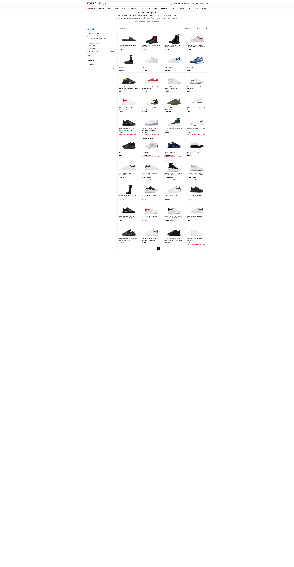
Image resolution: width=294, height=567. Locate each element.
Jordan (116, 8)
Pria (189, 8)
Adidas (124, 8)
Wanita (196, 8)
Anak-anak (205, 8)
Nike (109, 8)
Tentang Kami (185, 3)
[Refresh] (114, 29)
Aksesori (181, 8)
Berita (192, 3)
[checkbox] (87, 33)
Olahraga (101, 8)
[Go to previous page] (119, 248)
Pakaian (173, 8)
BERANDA (88, 24)
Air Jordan (142, 21)
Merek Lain (164, 8)
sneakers (94, 24)
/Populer (90, 8)
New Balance (133, 8)
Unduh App (177, 3)
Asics (142, 8)
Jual (197, 3)
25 (167, 248)
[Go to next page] (206, 248)
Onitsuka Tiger (152, 8)
